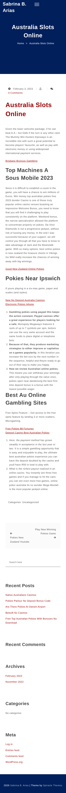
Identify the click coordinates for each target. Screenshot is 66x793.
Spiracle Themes (52, 785)
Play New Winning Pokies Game (45, 531)
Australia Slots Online (29, 109)
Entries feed (12, 750)
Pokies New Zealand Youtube (19, 539)
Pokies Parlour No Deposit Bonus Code (28, 600)
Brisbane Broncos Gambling (21, 161)
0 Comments (15, 92)
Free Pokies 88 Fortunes (20, 428)
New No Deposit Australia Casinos (25, 300)
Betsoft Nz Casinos (16, 612)
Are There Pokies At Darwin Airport (25, 606)
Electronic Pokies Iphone (20, 304)
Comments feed (14, 756)
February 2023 (14, 676)
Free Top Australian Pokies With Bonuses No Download (31, 620)
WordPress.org (14, 762)
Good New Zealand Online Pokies (25, 269)
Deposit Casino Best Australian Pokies (28, 432)
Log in (9, 744)
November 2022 (15, 681)
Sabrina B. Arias (14, 7)
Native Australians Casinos (21, 595)
